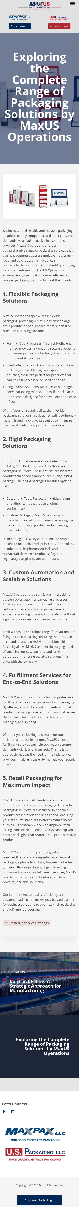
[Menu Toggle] (72, 3)
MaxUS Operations (30, 245)
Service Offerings (36, 923)
